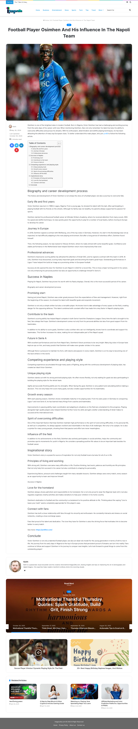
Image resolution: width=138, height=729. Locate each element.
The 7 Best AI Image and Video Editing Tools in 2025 (32, 2)
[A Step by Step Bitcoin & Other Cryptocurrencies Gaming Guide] (53, 691)
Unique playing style (39, 167)
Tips (87, 10)
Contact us (81, 725)
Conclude (33, 185)
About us (73, 725)
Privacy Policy (63, 725)
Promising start (38, 158)
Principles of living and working (43, 178)
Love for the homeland (40, 180)
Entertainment (57, 10)
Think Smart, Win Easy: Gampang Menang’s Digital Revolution (69, 604)
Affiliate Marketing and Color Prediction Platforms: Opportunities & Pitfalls (114, 703)
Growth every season (40, 169)
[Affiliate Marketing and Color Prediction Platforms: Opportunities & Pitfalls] (115, 691)
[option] (69, 606)
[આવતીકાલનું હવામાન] (23, 691)
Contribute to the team (41, 160)
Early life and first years (40, 149)
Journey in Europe (38, 151)
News (67, 10)
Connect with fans (39, 182)
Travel (94, 10)
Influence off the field (40, 173)
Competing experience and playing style (44, 164)
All (51, 20)
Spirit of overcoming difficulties (43, 171)
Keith (14, 126)
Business (46, 10)
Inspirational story (37, 176)
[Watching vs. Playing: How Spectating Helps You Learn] (84, 691)
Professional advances (40, 153)
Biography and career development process (45, 146)
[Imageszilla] (14, 10)
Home (38, 10)
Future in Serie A (39, 162)
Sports (74, 10)
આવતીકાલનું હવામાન (15, 701)
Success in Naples (36, 155)
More (100, 10)
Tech (81, 10)
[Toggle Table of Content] (58, 143)
